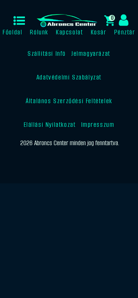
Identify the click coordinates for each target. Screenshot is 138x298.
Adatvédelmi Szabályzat (69, 77)
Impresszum (98, 124)
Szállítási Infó (47, 53)
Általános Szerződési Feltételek (69, 100)
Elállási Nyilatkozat (50, 124)
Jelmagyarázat (90, 53)
